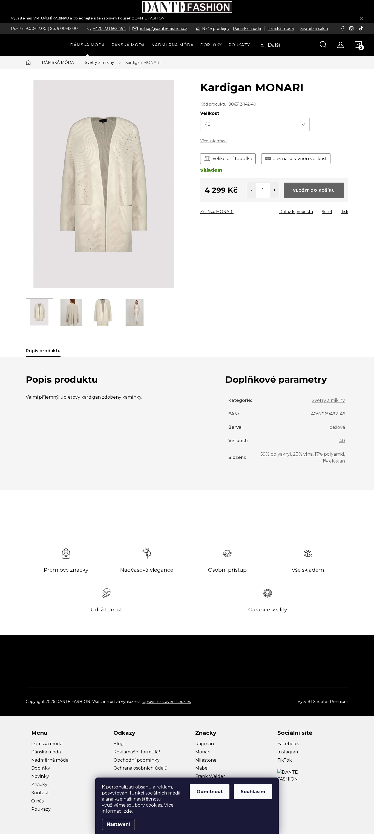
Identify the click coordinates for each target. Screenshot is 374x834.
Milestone (206, 760)
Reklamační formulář (136, 751)
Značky (39, 784)
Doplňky (40, 768)
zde (128, 811)
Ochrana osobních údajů (140, 768)
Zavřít (231, 210)
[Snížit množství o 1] (251, 190)
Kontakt (40, 792)
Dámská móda (247, 28)
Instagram (288, 751)
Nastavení (118, 824)
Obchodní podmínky (136, 760)
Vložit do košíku (314, 190)
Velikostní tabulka (232, 158)
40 (342, 440)
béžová (337, 427)
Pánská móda (280, 28)
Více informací (213, 140)
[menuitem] (87, 45)
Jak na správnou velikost (300, 158)
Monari (202, 751)
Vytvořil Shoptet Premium (323, 701)
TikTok (284, 760)
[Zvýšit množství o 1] (274, 190)
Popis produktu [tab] (43, 350)
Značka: (217, 211)
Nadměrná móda (49, 760)
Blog (118, 743)
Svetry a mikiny (328, 400)
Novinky (40, 776)
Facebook (288, 743)
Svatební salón (314, 28)
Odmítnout (210, 791)
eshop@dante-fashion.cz (163, 28)
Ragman (204, 743)
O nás (37, 801)
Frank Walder (210, 776)
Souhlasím (253, 791)
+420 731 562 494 (109, 28)
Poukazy (41, 809)
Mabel (202, 768)
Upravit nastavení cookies (166, 701)
